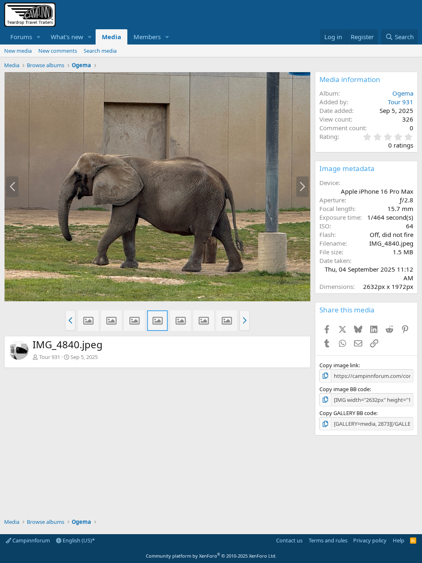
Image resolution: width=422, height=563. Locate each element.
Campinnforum (30, 540)
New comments (57, 50)
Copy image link (339, 365)
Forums (21, 37)
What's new (67, 37)
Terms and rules (328, 540)
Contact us (289, 540)
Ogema (402, 93)
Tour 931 (49, 357)
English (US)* (78, 540)
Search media (100, 50)
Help (398, 540)
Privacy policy (370, 540)
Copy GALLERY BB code (347, 413)
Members (147, 37)
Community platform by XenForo (211, 556)
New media (18, 50)
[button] (39, 37)
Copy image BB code (344, 389)
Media (111, 37)
